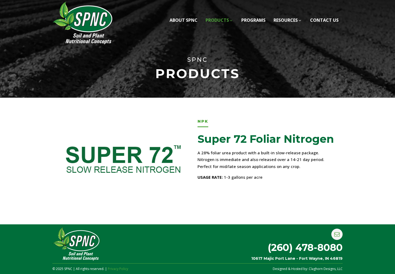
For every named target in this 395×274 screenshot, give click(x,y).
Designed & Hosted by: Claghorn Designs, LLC (308, 268)
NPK (203, 121)
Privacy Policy (118, 268)
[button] (219, 21)
